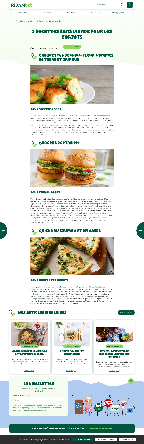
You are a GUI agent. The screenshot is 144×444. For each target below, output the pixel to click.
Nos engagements (119, 13)
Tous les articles (126, 312)
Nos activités (46, 13)
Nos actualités (96, 13)
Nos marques (71, 13)
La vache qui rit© (43, 299)
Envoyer (61, 402)
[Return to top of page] (131, 381)
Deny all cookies (106, 439)
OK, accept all (83, 439)
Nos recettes (22, 13)
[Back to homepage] (16, 21)
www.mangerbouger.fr (101, 428)
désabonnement (27, 410)
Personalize (127, 439)
